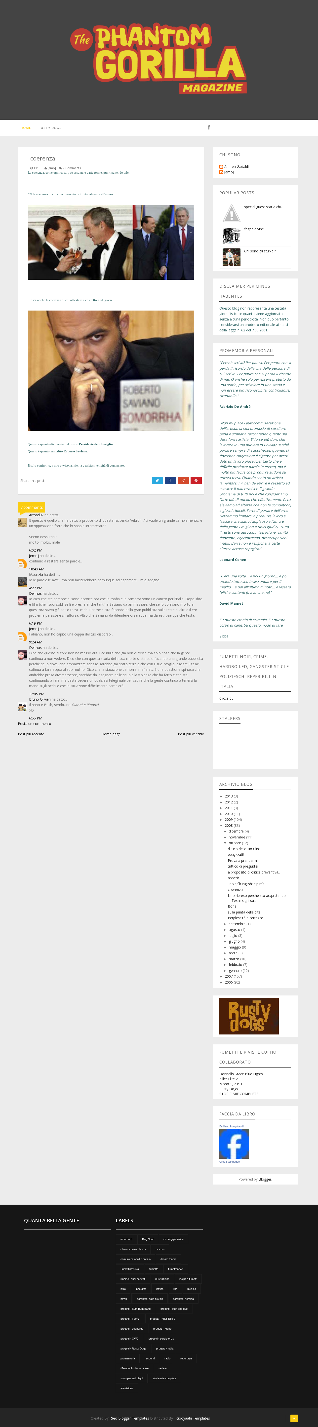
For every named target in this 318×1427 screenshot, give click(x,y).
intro (123, 1288)
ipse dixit (141, 1288)
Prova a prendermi (243, 860)
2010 (229, 813)
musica (191, 1288)
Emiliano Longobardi (231, 1126)
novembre (237, 837)
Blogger (265, 1179)
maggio (235, 947)
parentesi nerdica (183, 1298)
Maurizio (36, 574)
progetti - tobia (164, 1348)
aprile (233, 953)
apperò (233, 877)
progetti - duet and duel (174, 1308)
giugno (235, 941)
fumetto (153, 1269)
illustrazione (162, 1278)
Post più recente (31, 734)
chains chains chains (133, 1249)
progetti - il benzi (130, 1318)
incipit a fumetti (188, 1278)
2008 (229, 825)
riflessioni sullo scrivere (134, 1368)
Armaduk (36, 515)
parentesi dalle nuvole (150, 1298)
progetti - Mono (162, 1328)
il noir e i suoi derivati (132, 1278)
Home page (111, 734)
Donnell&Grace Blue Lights (241, 1073)
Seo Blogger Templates (130, 1418)
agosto (235, 929)
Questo (32, 444)
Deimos (35, 593)
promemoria (127, 1358)
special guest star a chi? (263, 206)
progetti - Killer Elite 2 (162, 1318)
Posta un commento (34, 723)
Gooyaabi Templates (193, 1418)
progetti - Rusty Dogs (133, 1348)
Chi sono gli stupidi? (260, 251)
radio (167, 1358)
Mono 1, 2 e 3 (230, 1083)
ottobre (235, 842)
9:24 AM (35, 642)
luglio (233, 935)
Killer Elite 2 (228, 1078)
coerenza (235, 889)
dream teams (168, 1259)
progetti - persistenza (161, 1338)
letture (159, 1288)
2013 (229, 796)
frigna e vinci (254, 229)
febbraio (236, 964)
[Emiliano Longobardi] (234, 1143)
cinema (160, 1249)
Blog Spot (148, 1239)
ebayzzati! (236, 854)
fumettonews (176, 1269)
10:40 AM (36, 569)
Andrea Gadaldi (236, 167)
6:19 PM (35, 623)
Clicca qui (226, 698)
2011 (229, 807)
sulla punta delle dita (244, 912)
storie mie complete (164, 1378)
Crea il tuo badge (229, 1161)
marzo (234, 958)
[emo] (34, 555)
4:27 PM (35, 588)
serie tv (163, 1368)
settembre (237, 923)
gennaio (236, 970)
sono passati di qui (131, 1378)
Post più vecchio (191, 734)
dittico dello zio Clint (244, 848)
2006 (229, 982)
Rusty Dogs (50, 127)
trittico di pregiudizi (243, 866)
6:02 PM (35, 550)
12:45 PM (36, 693)
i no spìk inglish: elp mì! (246, 883)
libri (175, 1288)
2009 (229, 819)
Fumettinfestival (129, 1269)
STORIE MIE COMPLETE (238, 1093)
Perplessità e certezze (245, 917)
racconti (150, 1358)
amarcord (126, 1239)
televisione (126, 1388)
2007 (229, 976)
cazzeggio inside (173, 1239)
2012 (229, 802)
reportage (186, 1358)
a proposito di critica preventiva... (254, 872)
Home (25, 127)
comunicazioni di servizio (135, 1259)
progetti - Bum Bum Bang (135, 1308)
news (123, 1298)
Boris (232, 906)
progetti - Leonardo (131, 1328)
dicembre (237, 831)
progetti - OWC (129, 1338)
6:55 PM (35, 718)
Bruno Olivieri (40, 699)
